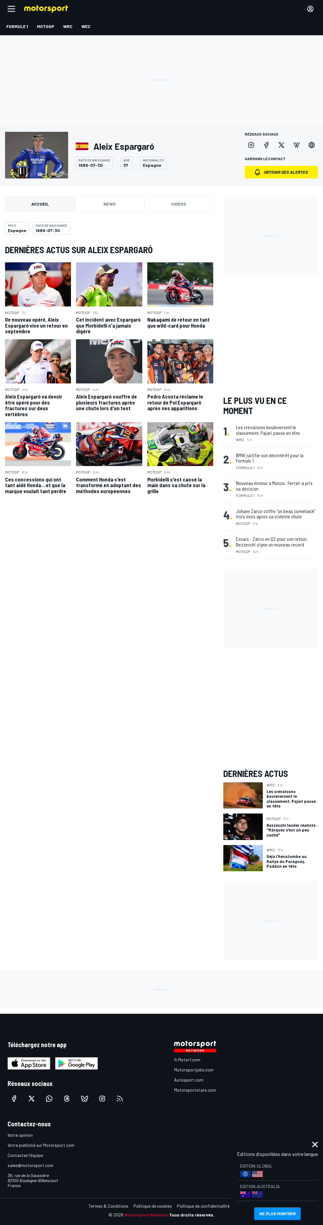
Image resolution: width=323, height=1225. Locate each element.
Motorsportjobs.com (194, 1069)
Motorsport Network (146, 1214)
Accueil (40, 204)
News (109, 204)
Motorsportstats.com (195, 1090)
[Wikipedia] (296, 145)
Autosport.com (188, 1079)
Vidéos (178, 204)
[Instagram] (251, 145)
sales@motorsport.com (30, 1165)
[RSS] (120, 1098)
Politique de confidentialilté (203, 1206)
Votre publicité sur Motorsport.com (41, 1145)
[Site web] (311, 145)
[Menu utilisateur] (310, 9)
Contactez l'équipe (25, 1155)
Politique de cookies (152, 1206)
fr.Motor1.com (187, 1059)
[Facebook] (266, 145)
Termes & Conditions (108, 1206)
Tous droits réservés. (191, 1214)
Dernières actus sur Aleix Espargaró (79, 250)
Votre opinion (20, 1135)
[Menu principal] (11, 9)
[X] (281, 145)
